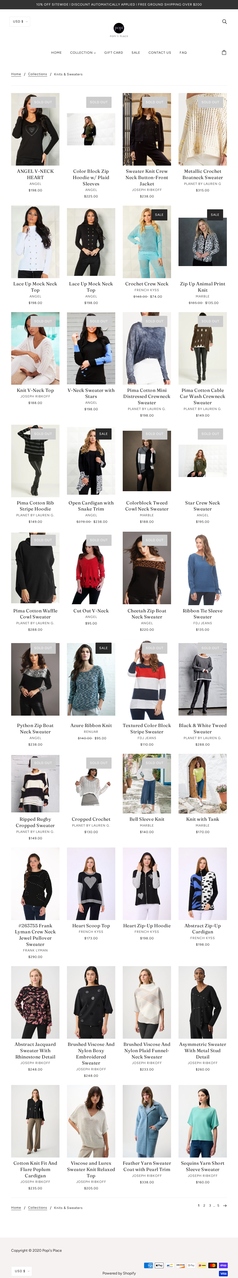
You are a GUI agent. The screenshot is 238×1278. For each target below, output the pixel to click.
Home (16, 74)
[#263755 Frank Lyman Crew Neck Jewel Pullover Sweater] (35, 884)
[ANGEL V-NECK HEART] (35, 129)
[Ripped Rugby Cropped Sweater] (35, 784)
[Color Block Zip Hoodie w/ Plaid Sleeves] (91, 129)
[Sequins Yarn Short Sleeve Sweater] (202, 1121)
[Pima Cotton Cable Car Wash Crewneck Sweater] (202, 348)
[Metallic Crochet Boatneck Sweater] (202, 129)
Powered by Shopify (119, 1273)
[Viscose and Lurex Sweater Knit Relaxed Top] (91, 1121)
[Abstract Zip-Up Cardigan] (202, 884)
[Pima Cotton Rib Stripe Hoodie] (35, 461)
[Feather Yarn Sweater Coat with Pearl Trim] (147, 1121)
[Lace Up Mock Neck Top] (35, 242)
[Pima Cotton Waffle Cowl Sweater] (35, 568)
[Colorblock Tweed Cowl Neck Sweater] (147, 461)
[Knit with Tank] (202, 784)
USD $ (18, 21)
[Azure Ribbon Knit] (91, 679)
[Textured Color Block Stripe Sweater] (147, 679)
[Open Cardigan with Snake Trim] (91, 461)
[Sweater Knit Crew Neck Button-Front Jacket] (147, 129)
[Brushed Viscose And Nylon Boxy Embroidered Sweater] (91, 1002)
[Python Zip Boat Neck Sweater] (35, 679)
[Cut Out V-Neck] (91, 568)
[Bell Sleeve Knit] (147, 784)
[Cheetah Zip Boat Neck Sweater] (147, 568)
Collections (37, 74)
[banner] (119, 30)
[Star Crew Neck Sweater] (202, 461)
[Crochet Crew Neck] (147, 242)
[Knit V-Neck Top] (35, 348)
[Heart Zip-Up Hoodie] (147, 884)
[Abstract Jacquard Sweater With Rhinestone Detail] (35, 1002)
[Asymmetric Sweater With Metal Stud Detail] (202, 1002)
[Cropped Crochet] (91, 784)
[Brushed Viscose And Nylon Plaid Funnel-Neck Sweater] (147, 1002)
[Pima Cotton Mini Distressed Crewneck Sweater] (147, 348)
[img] (224, 21)
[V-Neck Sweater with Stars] (91, 348)
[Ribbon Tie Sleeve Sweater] (202, 568)
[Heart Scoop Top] (91, 884)
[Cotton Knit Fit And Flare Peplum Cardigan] (35, 1121)
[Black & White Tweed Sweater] (202, 679)
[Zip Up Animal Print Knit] (202, 242)
